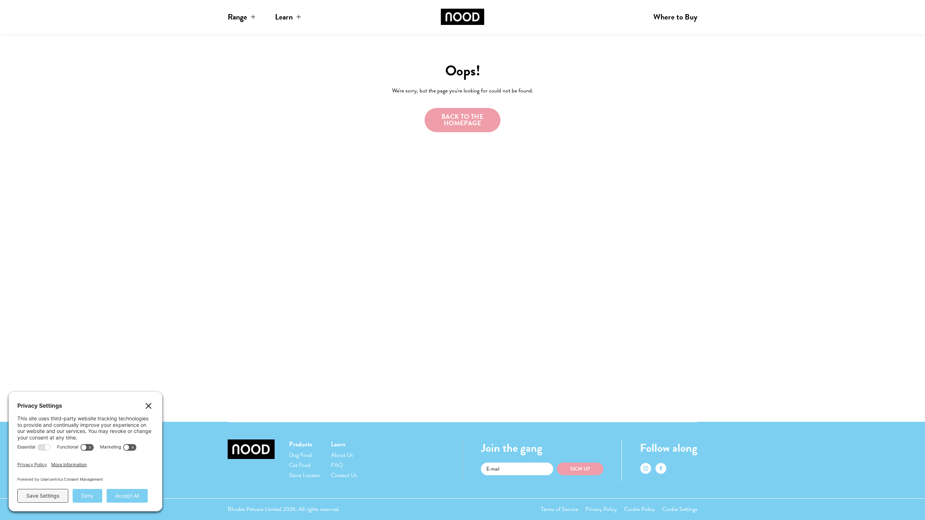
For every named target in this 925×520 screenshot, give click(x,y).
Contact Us (344, 475)
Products (300, 444)
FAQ (337, 465)
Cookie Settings (679, 509)
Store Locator (304, 475)
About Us (342, 455)
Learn (284, 17)
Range (237, 17)
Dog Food (300, 455)
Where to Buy (675, 17)
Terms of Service (559, 509)
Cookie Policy (639, 509)
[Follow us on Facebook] (661, 468)
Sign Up (580, 469)
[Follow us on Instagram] (645, 468)
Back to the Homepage (462, 120)
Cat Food (299, 465)
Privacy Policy (601, 509)
